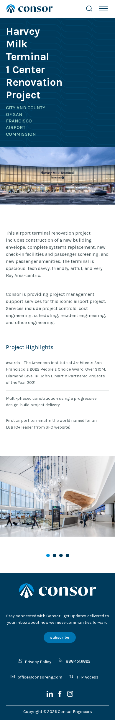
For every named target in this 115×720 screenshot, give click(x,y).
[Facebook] (60, 695)
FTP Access (87, 677)
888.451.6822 (78, 661)
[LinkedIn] (50, 695)
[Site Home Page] (40, 8)
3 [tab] (61, 556)
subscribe (59, 637)
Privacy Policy (38, 661)
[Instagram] (70, 695)
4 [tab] (68, 556)
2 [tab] (55, 556)
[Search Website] (89, 8)
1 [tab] (48, 556)
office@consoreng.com (40, 677)
